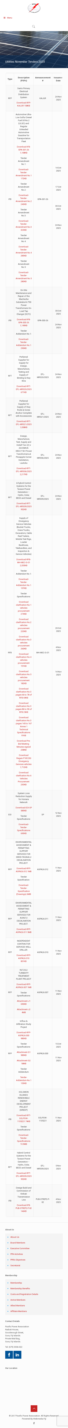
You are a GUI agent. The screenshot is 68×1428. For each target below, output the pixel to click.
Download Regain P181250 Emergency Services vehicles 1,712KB (23, 761)
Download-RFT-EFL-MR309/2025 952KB (23, 506)
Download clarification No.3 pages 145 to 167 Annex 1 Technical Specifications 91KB (24, 726)
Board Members (17, 1243)
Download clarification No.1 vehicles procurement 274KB (23, 608)
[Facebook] (34, 1423)
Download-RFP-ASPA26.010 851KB (24, 958)
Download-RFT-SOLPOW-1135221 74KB (24, 1118)
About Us (14, 1237)
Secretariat (15, 1265)
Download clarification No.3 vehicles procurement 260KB (23, 642)
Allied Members (17, 1305)
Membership (16, 1283)
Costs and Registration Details (24, 1294)
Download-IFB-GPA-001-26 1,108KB (24, 150)
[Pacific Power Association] (34, 8)
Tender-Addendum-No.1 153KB (23, 1080)
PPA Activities (16, 1254)
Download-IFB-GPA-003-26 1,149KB (24, 322)
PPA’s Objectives (17, 1260)
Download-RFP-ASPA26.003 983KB (24, 1035)
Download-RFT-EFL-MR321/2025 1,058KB (23, 424)
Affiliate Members (18, 1311)
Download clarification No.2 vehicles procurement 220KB (23, 625)
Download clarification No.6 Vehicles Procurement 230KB (23, 778)
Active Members (17, 1300)
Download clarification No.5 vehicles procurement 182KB (23, 677)
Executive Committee (19, 1248)
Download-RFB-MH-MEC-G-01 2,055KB (23, 562)
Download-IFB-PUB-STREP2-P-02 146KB (24, 1208)
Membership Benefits (20, 1288)
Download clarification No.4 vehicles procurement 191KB (23, 660)
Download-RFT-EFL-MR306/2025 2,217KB (23, 471)
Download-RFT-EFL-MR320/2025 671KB (23, 389)
